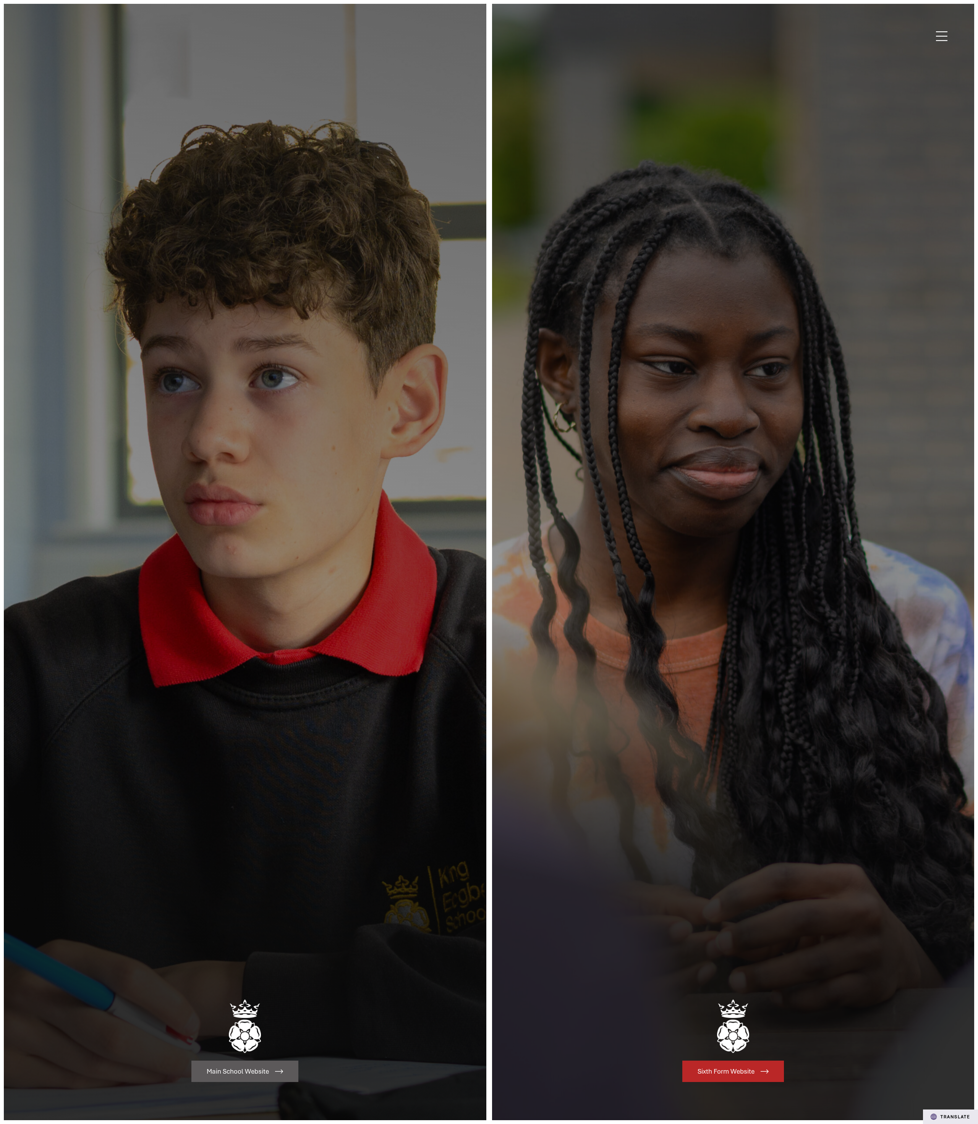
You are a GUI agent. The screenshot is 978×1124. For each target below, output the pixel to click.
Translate (955, 1116)
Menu (941, 36)
